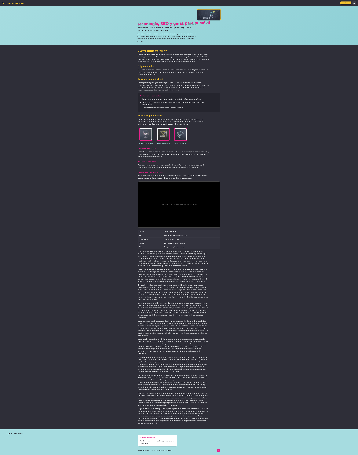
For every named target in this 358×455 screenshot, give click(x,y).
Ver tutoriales (346, 3)
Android (20, 434)
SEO (3, 434)
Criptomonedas (12, 434)
